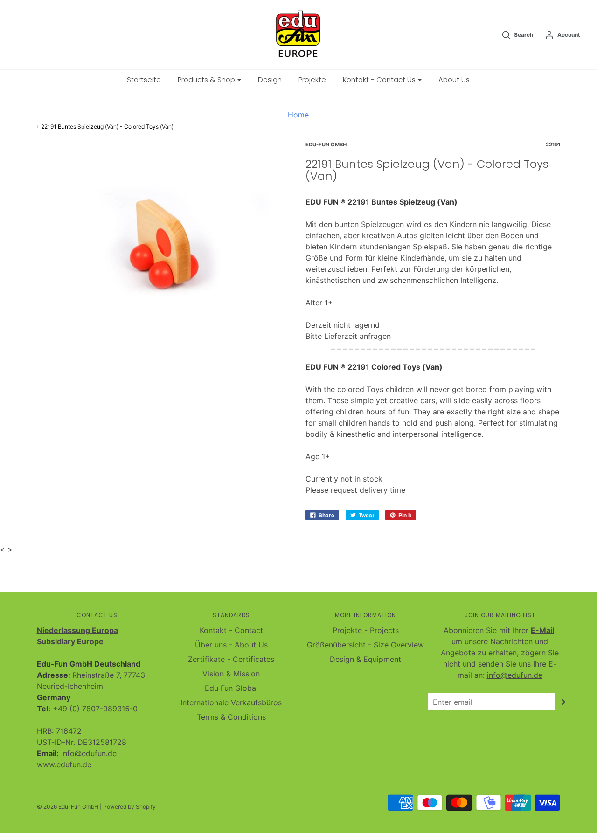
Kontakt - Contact (231, 630)
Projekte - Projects (366, 630)
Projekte (312, 79)
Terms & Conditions (231, 717)
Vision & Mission (231, 673)
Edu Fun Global (231, 688)
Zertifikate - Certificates (231, 659)
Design (270, 79)
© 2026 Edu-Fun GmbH (67, 806)
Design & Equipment (365, 659)
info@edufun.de (514, 675)
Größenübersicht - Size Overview (365, 644)
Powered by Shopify (129, 806)
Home (298, 114)
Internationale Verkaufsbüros (231, 702)
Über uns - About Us (231, 644)
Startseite (144, 79)
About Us (454, 79)
